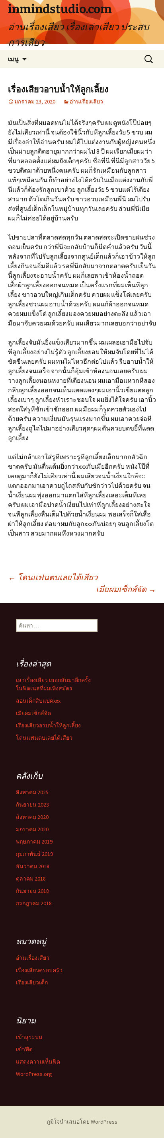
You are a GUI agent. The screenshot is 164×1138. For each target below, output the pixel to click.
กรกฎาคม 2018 (34, 903)
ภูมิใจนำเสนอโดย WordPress (82, 1121)
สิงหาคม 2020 (32, 816)
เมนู (13, 59)
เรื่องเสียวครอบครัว (39, 970)
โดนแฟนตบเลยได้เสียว (53, 577)
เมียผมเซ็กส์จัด (126, 589)
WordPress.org (34, 1074)
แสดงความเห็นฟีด (38, 1061)
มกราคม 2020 (32, 829)
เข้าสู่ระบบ (29, 1037)
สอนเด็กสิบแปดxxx (38, 700)
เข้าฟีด (24, 1049)
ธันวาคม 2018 (32, 866)
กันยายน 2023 (32, 804)
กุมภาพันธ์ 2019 (34, 853)
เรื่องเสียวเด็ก (32, 982)
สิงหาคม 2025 (32, 792)
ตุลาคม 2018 (31, 878)
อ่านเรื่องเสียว (86, 101)
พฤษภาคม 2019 (34, 841)
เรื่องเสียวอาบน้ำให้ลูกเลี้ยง (48, 725)
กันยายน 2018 (32, 890)
